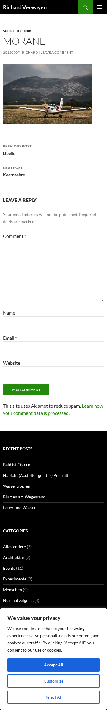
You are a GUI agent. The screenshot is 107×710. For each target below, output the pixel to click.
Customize (53, 680)
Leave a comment (56, 52)
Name (10, 312)
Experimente (14, 578)
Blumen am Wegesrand (24, 496)
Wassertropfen (16, 486)
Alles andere (14, 546)
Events (9, 568)
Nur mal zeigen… (18, 600)
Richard (30, 52)
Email (10, 338)
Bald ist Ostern (16, 464)
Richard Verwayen (25, 7)
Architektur (14, 557)
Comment (14, 236)
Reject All (53, 697)
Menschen (12, 589)
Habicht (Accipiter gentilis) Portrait (35, 475)
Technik (24, 31)
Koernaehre (14, 171)
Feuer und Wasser (19, 507)
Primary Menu (100, 7)
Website (11, 363)
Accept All (53, 664)
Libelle (17, 150)
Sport (9, 31)
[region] (53, 659)
